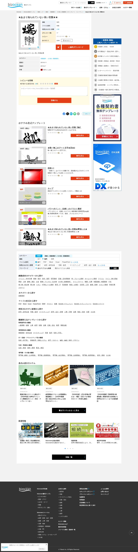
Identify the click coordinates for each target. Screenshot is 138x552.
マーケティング (44, 312)
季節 (19, 282)
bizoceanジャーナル (43, 512)
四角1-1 (51, 168)
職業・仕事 (88, 282)
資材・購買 (31, 348)
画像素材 (52, 12)
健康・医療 (94, 285)
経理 (35, 325)
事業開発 (21, 333)
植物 (34, 279)
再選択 (39, 256)
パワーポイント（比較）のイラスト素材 (64, 208)
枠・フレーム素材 (77, 279)
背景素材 (54, 279)
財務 (40, 325)
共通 (58, 29)
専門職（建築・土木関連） (27, 355)
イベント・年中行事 (25, 279)
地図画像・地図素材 (100, 282)
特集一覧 (69, 457)
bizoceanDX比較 (42, 489)
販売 (50, 333)
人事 (31, 325)
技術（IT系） (58, 333)
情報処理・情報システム (38, 340)
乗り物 (32, 285)
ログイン (118, 3)
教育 (57, 325)
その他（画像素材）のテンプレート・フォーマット (70, 12)
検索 (92, 2)
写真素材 (65, 285)
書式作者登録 (62, 527)
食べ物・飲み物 (23, 285)
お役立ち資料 (116, 7)
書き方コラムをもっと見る (69, 410)
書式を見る (80, 135)
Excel (30, 304)
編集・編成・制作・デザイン (69, 340)
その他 (93, 312)
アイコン (101, 279)
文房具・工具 (84, 285)
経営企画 (29, 333)
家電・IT (58, 285)
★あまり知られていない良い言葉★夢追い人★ (67, 229)
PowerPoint (37, 304)
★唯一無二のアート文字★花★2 (61, 147)
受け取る (41, 549)
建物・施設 (31, 282)
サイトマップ (105, 494)
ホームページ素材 (91, 279)
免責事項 (82, 497)
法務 (74, 312)
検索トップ (41, 12)
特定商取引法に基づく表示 (87, 505)
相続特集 (74, 440)
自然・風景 (45, 279)
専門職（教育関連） (89, 355)
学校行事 (112, 285)
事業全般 (64, 325)
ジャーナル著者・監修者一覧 (66, 529)
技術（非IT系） (23, 340)
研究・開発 (101, 355)
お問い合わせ (105, 491)
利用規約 (82, 500)
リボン (38, 285)
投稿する (54, 100)
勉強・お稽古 (73, 285)
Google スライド (98, 304)
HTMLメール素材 (48, 285)
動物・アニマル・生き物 (48, 282)
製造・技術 (81, 312)
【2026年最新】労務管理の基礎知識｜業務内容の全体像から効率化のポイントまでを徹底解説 (107, 397)
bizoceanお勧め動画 (53, 440)
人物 (24, 282)
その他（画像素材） (54, 58)
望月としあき (47, 70)
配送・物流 (40, 348)
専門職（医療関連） (44, 355)
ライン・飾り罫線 (111, 279)
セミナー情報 (127, 7)
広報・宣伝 (51, 325)
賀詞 (39, 279)
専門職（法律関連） (74, 355)
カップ (50, 188)
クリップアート (78, 282)
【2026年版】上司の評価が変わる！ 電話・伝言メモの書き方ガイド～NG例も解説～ (81, 396)
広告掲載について (100, 2)
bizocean (19, 12)
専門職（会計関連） (59, 355)
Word (24, 304)
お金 (37, 282)
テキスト (50, 304)
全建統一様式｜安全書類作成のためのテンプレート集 (38, 440)
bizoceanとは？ (63, 524)
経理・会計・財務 (57, 312)
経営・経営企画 (23, 312)
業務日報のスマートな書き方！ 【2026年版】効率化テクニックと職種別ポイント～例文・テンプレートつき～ (30, 397)
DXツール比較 (75, 7)
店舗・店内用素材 (64, 279)
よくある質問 (105, 489)
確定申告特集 (101, 440)
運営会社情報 (84, 489)
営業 (46, 333)
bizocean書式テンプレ (29, 12)
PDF (20, 304)
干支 (109, 282)
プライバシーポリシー (86, 494)
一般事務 (21, 325)
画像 (47, 12)
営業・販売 (34, 312)
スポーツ (21, 288)
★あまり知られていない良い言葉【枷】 (64, 127)
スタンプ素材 (103, 285)
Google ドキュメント (65, 304)
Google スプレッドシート (83, 304)
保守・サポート (53, 340)
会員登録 (129, 3)
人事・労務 (68, 312)
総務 (27, 325)
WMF (44, 304)
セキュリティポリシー (86, 491)
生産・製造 (22, 348)
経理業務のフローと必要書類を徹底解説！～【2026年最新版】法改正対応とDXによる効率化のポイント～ (56, 397)
